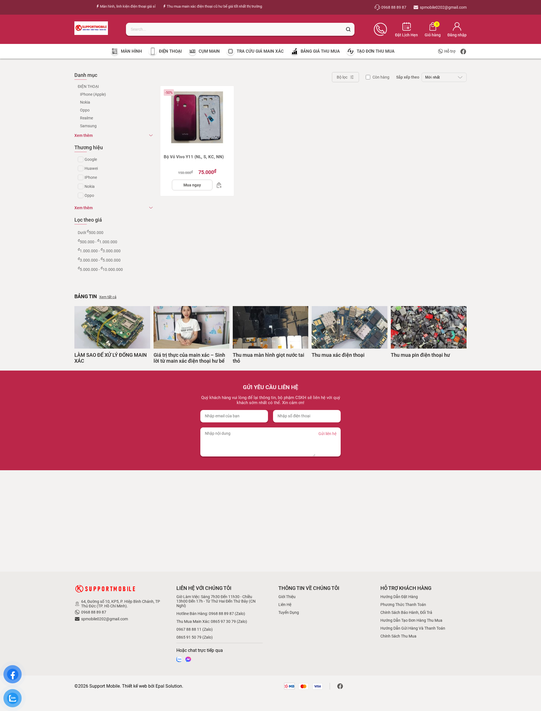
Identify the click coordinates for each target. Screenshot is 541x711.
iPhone (91, 177)
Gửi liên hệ (327, 433)
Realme (86, 118)
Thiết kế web (134, 686)
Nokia (85, 102)
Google (91, 159)
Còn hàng (381, 77)
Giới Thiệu (287, 596)
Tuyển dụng (288, 612)
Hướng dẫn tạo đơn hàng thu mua (411, 620)
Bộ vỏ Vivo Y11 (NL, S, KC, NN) (194, 156)
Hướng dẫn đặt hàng (399, 596)
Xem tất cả (107, 297)
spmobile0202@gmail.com (104, 619)
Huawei (91, 168)
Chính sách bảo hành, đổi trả (406, 612)
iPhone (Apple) (93, 94)
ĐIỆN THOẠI (88, 86)
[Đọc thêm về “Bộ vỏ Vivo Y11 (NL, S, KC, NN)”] (217, 185)
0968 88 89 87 (93, 612)
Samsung (88, 126)
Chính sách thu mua (398, 636)
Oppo (85, 110)
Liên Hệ (284, 604)
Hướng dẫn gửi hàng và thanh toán (412, 628)
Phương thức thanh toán (403, 604)
